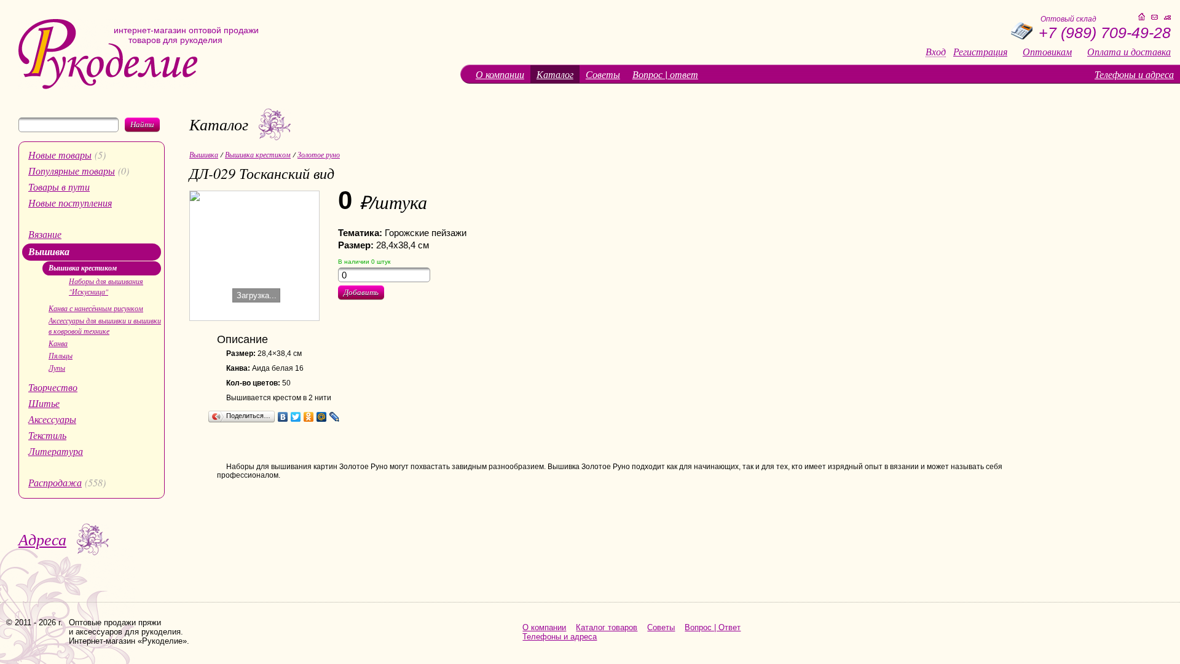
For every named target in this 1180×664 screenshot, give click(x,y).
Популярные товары (71, 170)
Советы (603, 74)
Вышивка (48, 251)
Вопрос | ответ (665, 74)
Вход (936, 52)
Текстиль (47, 435)
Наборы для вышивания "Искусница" (106, 286)
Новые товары (60, 154)
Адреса (42, 539)
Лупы (57, 368)
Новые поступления (70, 202)
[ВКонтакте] (283, 417)
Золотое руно (318, 154)
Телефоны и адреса (1134, 74)
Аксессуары (52, 419)
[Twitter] (295, 417)
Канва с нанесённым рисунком (96, 308)
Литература (55, 451)
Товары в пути (59, 186)
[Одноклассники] (308, 417)
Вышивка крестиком (83, 268)
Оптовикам (1047, 52)
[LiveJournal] (334, 417)
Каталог (555, 74)
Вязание (44, 233)
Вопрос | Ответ (713, 627)
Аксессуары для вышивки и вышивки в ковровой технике (105, 325)
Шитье (44, 403)
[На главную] (107, 86)
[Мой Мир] (321, 417)
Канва (58, 343)
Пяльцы (61, 355)
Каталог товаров (606, 627)
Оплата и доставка (1129, 52)
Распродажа (55, 482)
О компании (500, 74)
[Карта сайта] (1167, 17)
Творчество (52, 387)
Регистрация (980, 52)
